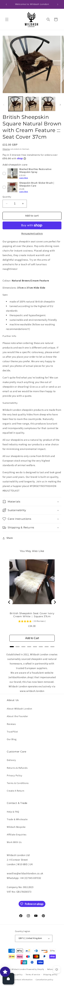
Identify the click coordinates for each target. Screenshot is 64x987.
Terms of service (33, 974)
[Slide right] (60, 104)
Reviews (11, 724)
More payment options (32, 233)
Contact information (23, 979)
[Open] (8, 978)
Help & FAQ (13, 812)
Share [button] (9, 538)
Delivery (11, 760)
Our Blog (12, 739)
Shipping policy (50, 974)
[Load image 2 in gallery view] (32, 104)
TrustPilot (12, 731)
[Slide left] (4, 104)
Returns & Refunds (17, 768)
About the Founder (17, 716)
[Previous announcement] (6, 4)
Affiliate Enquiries (16, 834)
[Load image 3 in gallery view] (48, 104)
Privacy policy (16, 974)
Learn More (23, 178)
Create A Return (15, 791)
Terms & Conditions (18, 783)
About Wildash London (19, 708)
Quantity (7, 196)
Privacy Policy (14, 775)
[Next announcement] (57, 4)
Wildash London (19, 969)
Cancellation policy (44, 979)
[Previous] (9, 602)
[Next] (54, 602)
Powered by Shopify (35, 969)
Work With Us (14, 842)
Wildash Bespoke (16, 827)
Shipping (6, 149)
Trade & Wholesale (17, 819)
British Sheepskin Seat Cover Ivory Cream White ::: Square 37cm (32, 615)
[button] (7, 19)
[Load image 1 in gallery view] (15, 104)
